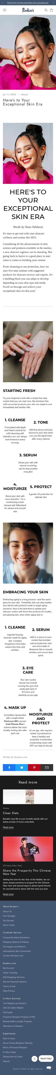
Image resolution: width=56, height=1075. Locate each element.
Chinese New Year (12, 865)
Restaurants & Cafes (13, 1057)
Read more (8, 827)
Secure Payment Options (15, 982)
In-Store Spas (9, 1052)
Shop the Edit (28, 301)
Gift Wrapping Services (14, 977)
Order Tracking (10, 973)
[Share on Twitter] (22, 767)
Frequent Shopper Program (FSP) (19, 1017)
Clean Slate (11, 813)
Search (6, 1061)
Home (6, 808)
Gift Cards (8, 1012)
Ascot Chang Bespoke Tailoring (17, 1043)
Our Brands (8, 920)
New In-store (9, 1038)
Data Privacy (9, 991)
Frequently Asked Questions (16, 937)
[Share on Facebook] (9, 767)
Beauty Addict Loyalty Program (17, 1021)
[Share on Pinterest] (34, 767)
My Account (8, 968)
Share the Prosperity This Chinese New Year (27, 872)
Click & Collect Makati (13, 1008)
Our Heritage (9, 916)
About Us (7, 911)
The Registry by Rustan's (15, 1003)
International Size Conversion (17, 951)
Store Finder (9, 925)
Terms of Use (9, 986)
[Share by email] (47, 767)
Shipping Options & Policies (16, 942)
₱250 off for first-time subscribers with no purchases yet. (28, 2)
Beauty (24, 94)
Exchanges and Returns (14, 947)
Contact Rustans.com (13, 956)
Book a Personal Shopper (15, 1047)
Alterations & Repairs (13, 1026)
